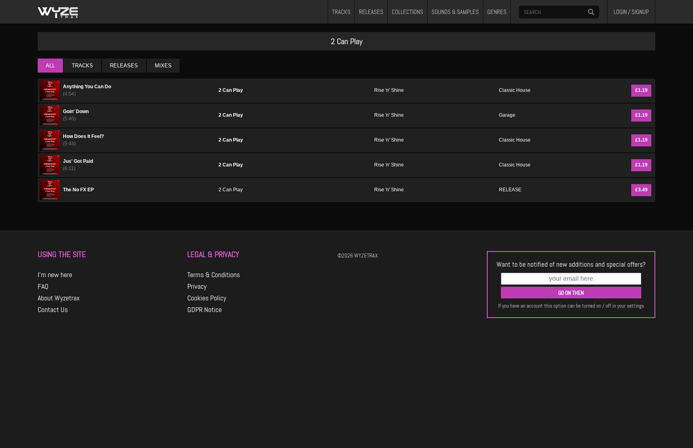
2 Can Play (231, 90)
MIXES (163, 66)
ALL (50, 66)
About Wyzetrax (59, 298)
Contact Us (53, 309)
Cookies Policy (206, 298)
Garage (507, 115)
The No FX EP (78, 190)
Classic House (515, 90)
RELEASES (371, 12)
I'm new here (55, 275)
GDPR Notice (204, 309)
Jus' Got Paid (78, 161)
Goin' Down (76, 111)
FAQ (43, 286)
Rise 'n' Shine (389, 90)
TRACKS (341, 12)
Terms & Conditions (213, 275)
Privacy (197, 286)
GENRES (497, 12)
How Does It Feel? (83, 136)
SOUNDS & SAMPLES (455, 12)
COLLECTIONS (407, 12)
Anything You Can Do (87, 86)
